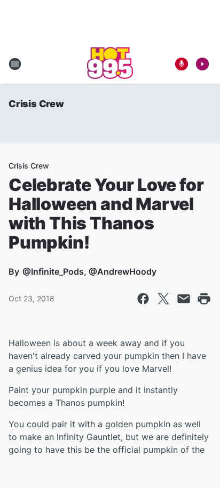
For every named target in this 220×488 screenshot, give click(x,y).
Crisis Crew (36, 103)
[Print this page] (204, 298)
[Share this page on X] (163, 298)
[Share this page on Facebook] (143, 298)
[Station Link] (110, 64)
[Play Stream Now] (202, 64)
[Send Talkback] (181, 64)
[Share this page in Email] (183, 298)
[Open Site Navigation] (15, 64)
